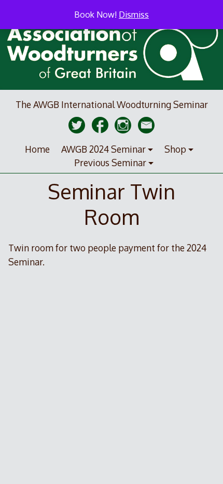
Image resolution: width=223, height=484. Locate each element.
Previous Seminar (110, 162)
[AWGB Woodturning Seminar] (111, 91)
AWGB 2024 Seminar (103, 149)
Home (37, 149)
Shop (175, 149)
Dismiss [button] (134, 14)
